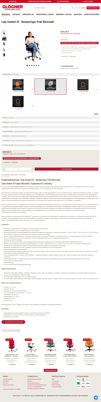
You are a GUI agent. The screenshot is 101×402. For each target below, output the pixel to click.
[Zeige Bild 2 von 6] (29, 65)
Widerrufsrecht (56, 385)
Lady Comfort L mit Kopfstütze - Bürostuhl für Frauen (12, 355)
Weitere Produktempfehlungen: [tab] (11, 330)
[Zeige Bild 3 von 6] (31, 65)
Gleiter (56, 255)
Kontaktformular (7, 379)
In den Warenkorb (66, 169)
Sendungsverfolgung (33, 383)
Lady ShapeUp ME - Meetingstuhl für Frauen (50, 355)
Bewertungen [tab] (22, 174)
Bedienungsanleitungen (34, 379)
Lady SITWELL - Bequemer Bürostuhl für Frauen (31, 355)
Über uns (5, 383)
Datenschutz (55, 381)
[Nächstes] (56, 48)
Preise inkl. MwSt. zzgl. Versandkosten (70, 33)
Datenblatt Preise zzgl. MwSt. (14, 322)
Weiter (96, 114)
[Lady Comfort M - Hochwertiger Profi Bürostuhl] (33, 46)
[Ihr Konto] (76, 7)
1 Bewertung (64, 39)
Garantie (30, 381)
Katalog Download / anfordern (11, 389)
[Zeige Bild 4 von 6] (34, 65)
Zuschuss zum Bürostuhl (35, 386)
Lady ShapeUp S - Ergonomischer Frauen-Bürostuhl (89, 355)
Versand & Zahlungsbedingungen (37, 385)
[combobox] (46, 7)
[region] (29, 48)
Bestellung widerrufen (50, 370)
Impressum (55, 383)
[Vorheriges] (10, 48)
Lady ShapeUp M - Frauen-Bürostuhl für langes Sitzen (70, 355)
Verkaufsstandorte (93, 8)
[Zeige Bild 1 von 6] (27, 65)
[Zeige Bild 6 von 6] (38, 65)
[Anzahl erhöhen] (32, 169)
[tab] (5, 174)
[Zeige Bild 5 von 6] (36, 65)
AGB (53, 379)
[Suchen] (60, 7)
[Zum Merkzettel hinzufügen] (16, 349)
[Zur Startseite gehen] (12, 8)
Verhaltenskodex (57, 386)
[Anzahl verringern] (4, 169)
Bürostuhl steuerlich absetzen (36, 388)
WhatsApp (6, 381)
